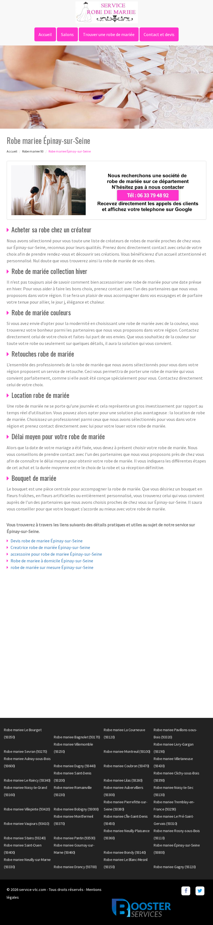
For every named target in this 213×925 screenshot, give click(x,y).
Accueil (45, 34)
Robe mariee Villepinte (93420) (27, 809)
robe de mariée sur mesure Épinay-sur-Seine (52, 567)
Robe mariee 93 (33, 151)
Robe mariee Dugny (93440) (75, 765)
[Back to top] (198, 910)
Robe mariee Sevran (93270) (25, 751)
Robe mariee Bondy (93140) (125, 852)
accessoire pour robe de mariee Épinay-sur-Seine (56, 554)
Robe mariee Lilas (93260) (123, 780)
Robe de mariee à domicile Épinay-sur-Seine (52, 560)
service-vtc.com (32, 889)
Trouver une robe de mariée (109, 34)
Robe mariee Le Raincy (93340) (27, 780)
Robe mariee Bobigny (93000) (76, 809)
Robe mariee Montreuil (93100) (127, 751)
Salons (67, 34)
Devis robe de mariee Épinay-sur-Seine (47, 540)
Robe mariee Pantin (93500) (74, 837)
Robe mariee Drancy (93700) (75, 866)
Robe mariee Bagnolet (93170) (77, 737)
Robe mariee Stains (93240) (24, 837)
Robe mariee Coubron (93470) (126, 765)
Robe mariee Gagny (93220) (175, 866)
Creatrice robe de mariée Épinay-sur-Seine (50, 547)
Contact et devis (159, 34)
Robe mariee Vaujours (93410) (26, 823)
